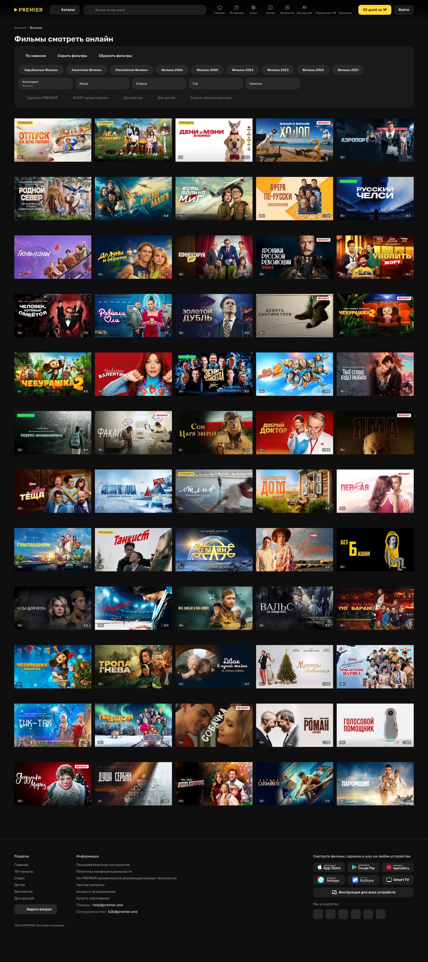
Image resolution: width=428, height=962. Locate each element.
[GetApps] (329, 880)
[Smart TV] (398, 880)
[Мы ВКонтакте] (331, 914)
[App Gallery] (398, 867)
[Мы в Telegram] (318, 914)
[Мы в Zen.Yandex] (356, 914)
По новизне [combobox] (36, 56)
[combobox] (46, 83)
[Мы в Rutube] (368, 914)
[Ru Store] (363, 880)
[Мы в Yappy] (381, 914)
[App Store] (329, 867)
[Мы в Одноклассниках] (343, 914)
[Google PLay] (363, 867)
